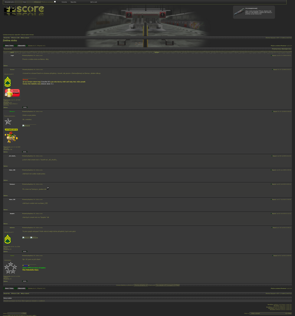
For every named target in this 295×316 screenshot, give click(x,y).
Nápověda (73, 2)
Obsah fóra (7, 37)
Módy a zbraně (25, 37)
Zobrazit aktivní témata (27, 34)
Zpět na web (93, 2)
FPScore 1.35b (15, 37)
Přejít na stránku (275, 45)
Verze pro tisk (8, 49)
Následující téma (286, 49)
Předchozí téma (276, 49)
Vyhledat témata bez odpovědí (11, 34)
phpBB (9, 315)
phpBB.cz (34, 315)
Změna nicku (10, 40)
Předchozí (283, 45)
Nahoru (6, 65)
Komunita (64, 2)
